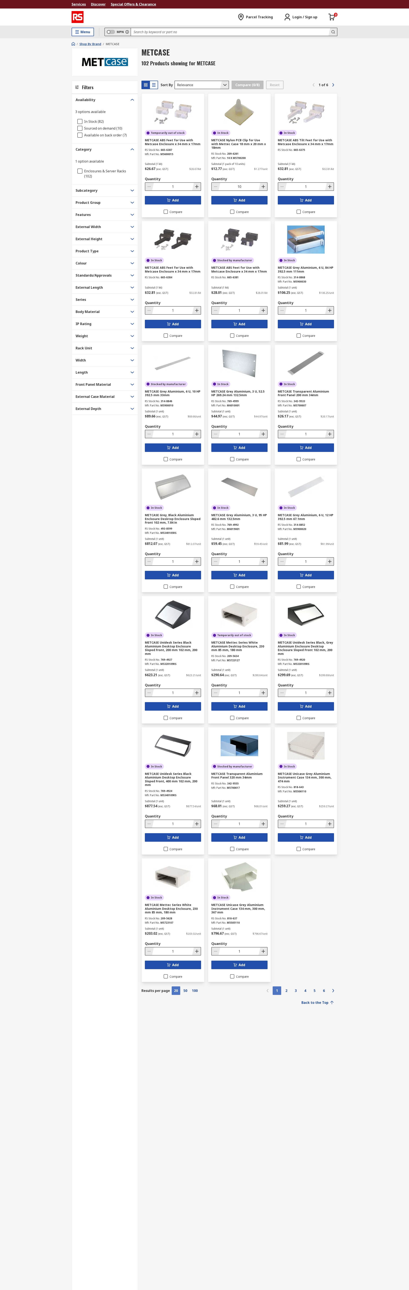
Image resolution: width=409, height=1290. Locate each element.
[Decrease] (149, 186)
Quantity (152, 179)
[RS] (78, 17)
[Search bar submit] (332, 32)
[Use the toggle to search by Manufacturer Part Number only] (127, 32)
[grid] (145, 85)
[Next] (333, 85)
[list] (154, 85)
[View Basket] (331, 17)
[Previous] (313, 85)
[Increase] (196, 186)
